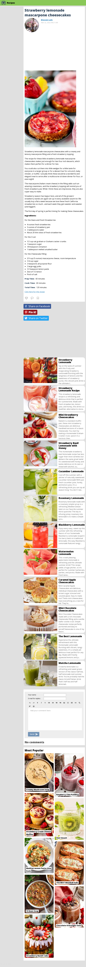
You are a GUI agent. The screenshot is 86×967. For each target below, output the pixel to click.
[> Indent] (60, 703)
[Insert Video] (68, 703)
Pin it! (32, 312)
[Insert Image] (64, 703)
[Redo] (34, 703)
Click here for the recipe (35, 292)
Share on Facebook (39, 306)
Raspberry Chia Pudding (67, 794)
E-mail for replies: (34, 698)
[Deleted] (45, 703)
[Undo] (30, 703)
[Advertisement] (54, 50)
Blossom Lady (47, 20)
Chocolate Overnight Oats (68, 925)
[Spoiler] (79, 703)
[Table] (72, 703)
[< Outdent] (56, 703)
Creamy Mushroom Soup (37, 789)
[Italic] (41, 703)
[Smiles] (34, 706)
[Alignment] (30, 706)
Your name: (32, 695)
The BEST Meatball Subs (67, 882)
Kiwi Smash (61, 838)
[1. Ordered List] (53, 703)
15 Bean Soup (32, 911)
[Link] (75, 703)
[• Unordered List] (49, 703)
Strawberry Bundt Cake (37, 956)
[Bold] (37, 703)
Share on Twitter (38, 318)
